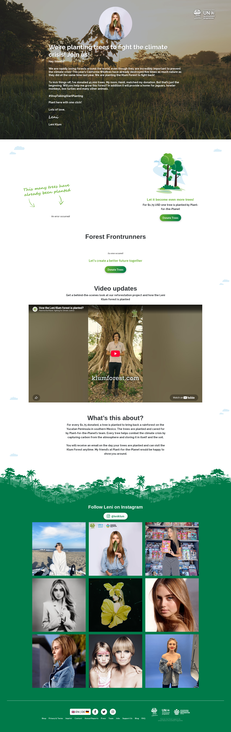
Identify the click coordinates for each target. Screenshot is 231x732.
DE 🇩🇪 (85, 711)
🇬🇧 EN (75, 711)
